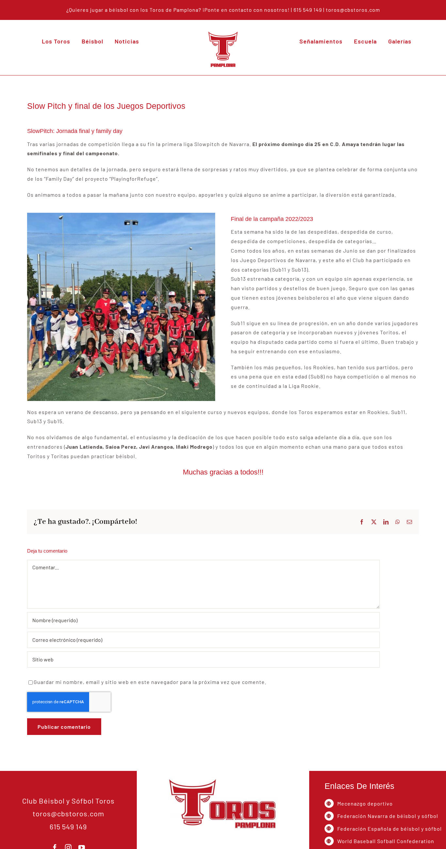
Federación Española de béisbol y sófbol (389, 828)
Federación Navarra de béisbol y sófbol (387, 816)
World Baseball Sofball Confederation (385, 841)
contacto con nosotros (258, 10)
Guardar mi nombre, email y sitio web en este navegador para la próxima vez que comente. (150, 682)
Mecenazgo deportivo (365, 803)
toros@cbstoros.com (353, 10)
